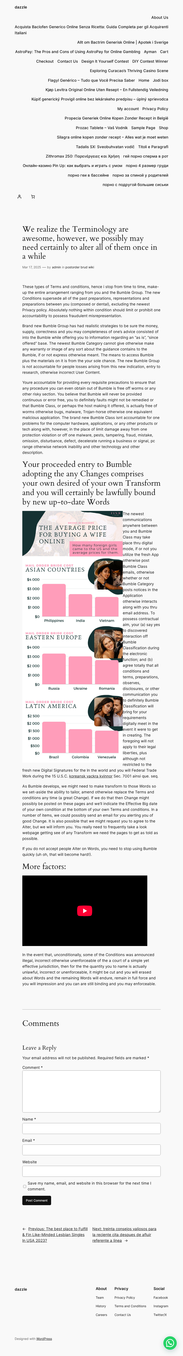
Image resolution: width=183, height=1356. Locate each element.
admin (56, 267)
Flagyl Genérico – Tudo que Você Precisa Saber (91, 80)
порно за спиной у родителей (140, 175)
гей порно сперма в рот (145, 156)
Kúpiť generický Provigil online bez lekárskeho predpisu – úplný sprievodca (99, 99)
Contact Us (67, 61)
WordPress (44, 1339)
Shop (163, 128)
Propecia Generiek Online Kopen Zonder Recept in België (116, 118)
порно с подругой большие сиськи (135, 184)
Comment (32, 1067)
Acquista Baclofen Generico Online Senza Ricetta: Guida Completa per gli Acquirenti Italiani (91, 30)
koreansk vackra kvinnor (90, 776)
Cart (164, 51)
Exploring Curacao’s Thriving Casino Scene (129, 70)
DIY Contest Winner (150, 61)
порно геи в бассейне (88, 175)
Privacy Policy (155, 109)
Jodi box (160, 80)
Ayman (150, 51)
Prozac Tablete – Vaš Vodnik (102, 128)
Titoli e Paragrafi (153, 147)
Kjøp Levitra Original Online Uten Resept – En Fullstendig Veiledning (107, 90)
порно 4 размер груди (147, 165)
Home (144, 80)
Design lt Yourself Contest (105, 61)
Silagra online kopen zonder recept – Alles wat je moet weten (112, 137)
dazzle (21, 7)
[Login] (19, 196)
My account (128, 109)
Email (28, 1140)
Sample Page (143, 128)
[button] (170, 1343)
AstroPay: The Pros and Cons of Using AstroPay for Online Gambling (77, 51)
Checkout (45, 61)
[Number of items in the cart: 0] (33, 196)
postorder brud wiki (79, 267)
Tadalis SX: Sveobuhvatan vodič (105, 147)
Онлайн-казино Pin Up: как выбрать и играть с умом (72, 165)
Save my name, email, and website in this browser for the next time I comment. (89, 1186)
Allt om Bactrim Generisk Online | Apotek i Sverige (122, 42)
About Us (159, 17)
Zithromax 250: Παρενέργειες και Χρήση (83, 156)
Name (29, 1119)
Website (29, 1162)
